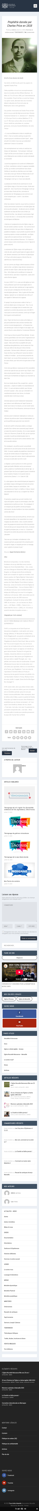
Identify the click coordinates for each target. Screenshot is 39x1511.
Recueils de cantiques (10, 1312)
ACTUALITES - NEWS (24, 1087)
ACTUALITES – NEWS (10, 1211)
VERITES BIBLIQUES (10, 1344)
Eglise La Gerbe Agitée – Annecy (13, 1049)
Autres (6, 1216)
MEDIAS (29, 1097)
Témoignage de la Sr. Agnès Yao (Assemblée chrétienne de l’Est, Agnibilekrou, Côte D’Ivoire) (19, 809)
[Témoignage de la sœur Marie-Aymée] (19, 846)
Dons (5, 1044)
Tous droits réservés (15, 1503)
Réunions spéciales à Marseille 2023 (22, 1104)
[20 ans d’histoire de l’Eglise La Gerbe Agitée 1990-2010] (7, 1094)
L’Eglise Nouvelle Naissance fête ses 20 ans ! (23, 1084)
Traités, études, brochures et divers (20, 1098)
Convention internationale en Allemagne (14, 1403)
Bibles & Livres (8, 1227)
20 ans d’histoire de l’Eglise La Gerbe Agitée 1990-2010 (22, 1094)
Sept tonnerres (8, 1317)
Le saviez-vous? (9, 1060)
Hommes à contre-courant (12, 1259)
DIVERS (6, 1232)
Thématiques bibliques (11, 1333)
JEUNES (28, 1114)
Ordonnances (8, 1307)
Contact (4, 1428)
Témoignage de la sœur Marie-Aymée (16, 857)
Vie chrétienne (8, 1349)
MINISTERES (7, 1301)
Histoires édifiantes (10, 1254)
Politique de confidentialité (10, 1444)
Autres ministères (9, 1222)
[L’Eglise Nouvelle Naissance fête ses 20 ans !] (7, 1084)
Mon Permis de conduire (12, 881)
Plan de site (5, 1454)
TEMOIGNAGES (18, 32)
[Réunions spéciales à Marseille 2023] (7, 1105)
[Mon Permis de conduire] (19, 870)
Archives (6, 1070)
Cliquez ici (19, 958)
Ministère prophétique (10, 1296)
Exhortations (22, 1114)
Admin (14, 30)
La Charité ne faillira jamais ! (19, 1113)
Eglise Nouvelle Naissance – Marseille (15, 1054)
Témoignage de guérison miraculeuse (16, 833)
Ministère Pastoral (9, 1291)
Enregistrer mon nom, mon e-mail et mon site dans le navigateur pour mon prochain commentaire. (19, 932)
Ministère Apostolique (10, 1285)
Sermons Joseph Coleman (12, 1322)
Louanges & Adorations (11, 1275)
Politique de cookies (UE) (9, 1438)
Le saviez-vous (8, 1269)
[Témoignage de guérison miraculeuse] (19, 822)
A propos (4, 1433)
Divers (6, 1065)
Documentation (22, 1097)
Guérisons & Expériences (11, 1248)
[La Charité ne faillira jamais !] (7, 1114)
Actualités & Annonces (11, 1038)
